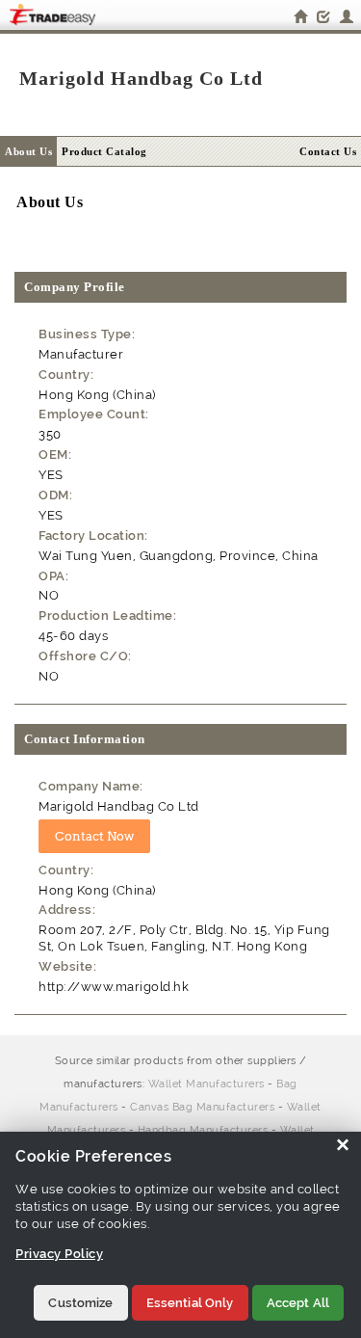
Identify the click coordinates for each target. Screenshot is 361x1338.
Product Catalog (104, 151)
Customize (80, 1303)
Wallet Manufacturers (206, 1084)
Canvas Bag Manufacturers (202, 1107)
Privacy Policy (59, 1253)
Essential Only (190, 1303)
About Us (28, 151)
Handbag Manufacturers (203, 1130)
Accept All (298, 1303)
